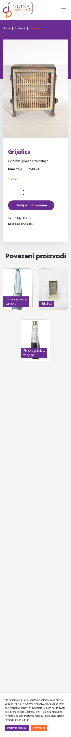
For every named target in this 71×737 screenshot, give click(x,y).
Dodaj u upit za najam (31, 205)
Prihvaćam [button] (39, 728)
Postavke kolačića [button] (17, 728)
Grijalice (28, 224)
